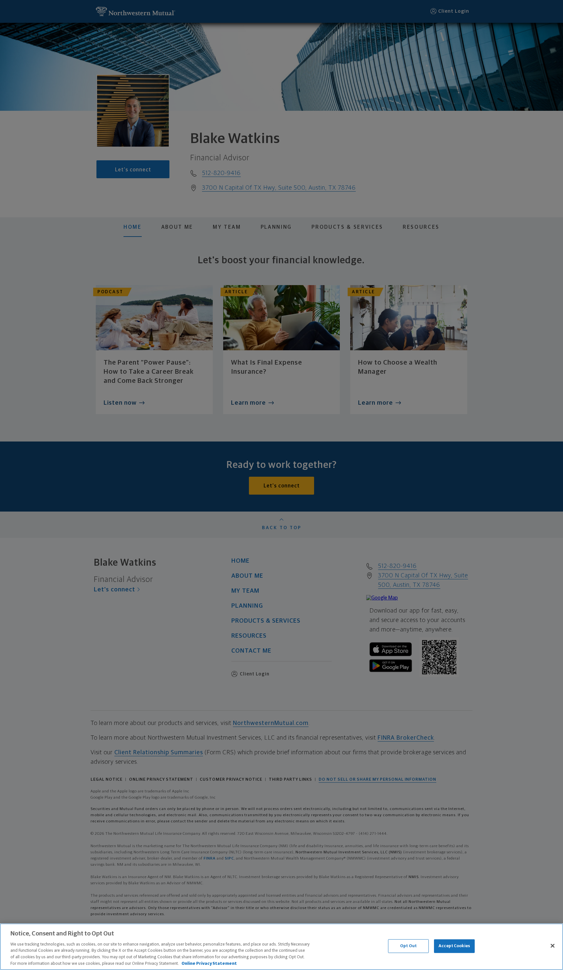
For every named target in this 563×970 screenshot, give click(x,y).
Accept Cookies (454, 946)
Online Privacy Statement (209, 963)
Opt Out (408, 946)
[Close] (552, 946)
